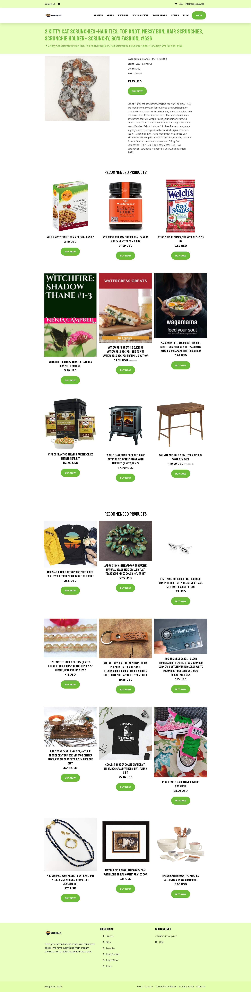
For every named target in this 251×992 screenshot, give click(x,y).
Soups (175, 15)
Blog (186, 15)
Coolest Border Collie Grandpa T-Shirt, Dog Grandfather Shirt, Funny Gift (125, 768)
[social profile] (59, 4)
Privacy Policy (186, 986)
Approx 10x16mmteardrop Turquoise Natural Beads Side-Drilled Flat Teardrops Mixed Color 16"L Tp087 (125, 569)
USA (181, 3)
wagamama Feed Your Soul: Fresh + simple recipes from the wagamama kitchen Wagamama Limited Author (180, 346)
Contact (149, 986)
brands (98, 15)
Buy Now (137, 91)
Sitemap (200, 986)
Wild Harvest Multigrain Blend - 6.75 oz (70, 237)
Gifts (110, 15)
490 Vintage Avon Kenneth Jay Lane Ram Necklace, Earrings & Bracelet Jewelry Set (70, 879)
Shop (199, 15)
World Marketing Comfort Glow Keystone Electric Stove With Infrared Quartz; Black (125, 459)
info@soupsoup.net (194, 3)
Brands (109, 936)
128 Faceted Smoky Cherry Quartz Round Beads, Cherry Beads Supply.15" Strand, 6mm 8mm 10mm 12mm (70, 666)
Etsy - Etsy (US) (159, 59)
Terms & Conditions (166, 986)
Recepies (123, 15)
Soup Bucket (140, 15)
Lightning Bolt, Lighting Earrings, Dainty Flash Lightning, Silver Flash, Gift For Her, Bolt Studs (180, 582)
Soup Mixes (160, 15)
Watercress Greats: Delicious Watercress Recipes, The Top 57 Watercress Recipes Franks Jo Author (125, 351)
